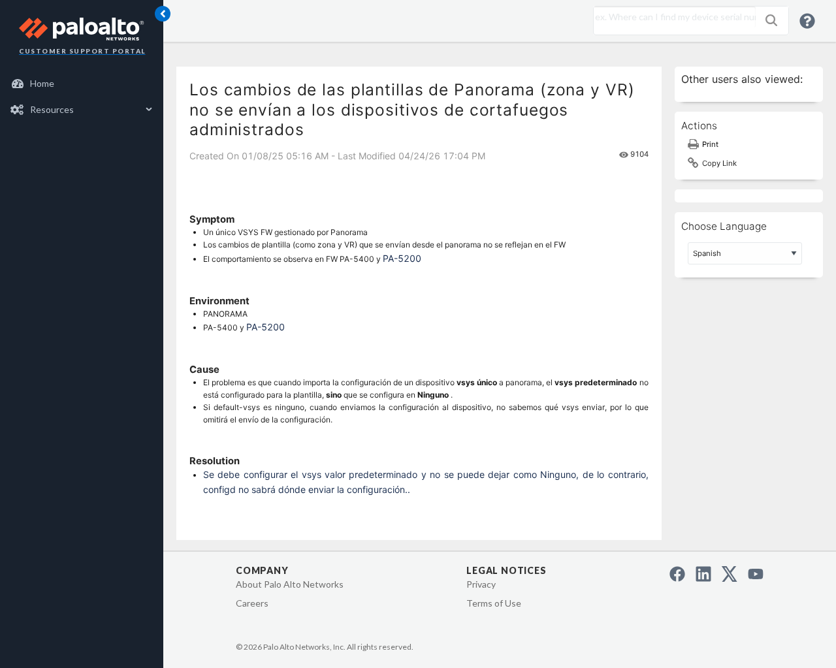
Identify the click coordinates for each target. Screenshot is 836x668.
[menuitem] (82, 84)
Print (710, 144)
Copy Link (719, 163)
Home (42, 83)
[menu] (81, 97)
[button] (771, 20)
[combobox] (671, 17)
